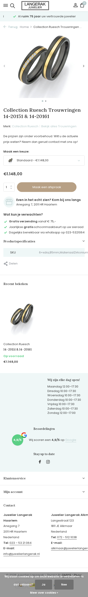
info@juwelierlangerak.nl (21, 554)
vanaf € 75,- (32, 221)
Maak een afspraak (46, 187)
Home (24, 27)
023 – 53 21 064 (20, 543)
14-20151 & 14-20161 (17, 349)
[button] (42, 101)
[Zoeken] (12, 5)
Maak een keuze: (16, 151)
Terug (12, 27)
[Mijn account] (75, 6)
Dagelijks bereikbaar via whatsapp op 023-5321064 (47, 232)
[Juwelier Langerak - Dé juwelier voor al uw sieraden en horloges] (44, 5)
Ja (43, 584)
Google (70, 440)
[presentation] (4, 66)
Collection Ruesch (25, 126)
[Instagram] (48, 462)
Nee (64, 584)
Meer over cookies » (44, 593)
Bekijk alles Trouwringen (58, 126)
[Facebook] (40, 462)
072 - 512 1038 (67, 537)
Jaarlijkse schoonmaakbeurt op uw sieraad (46, 227)
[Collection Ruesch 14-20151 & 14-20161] (22, 317)
